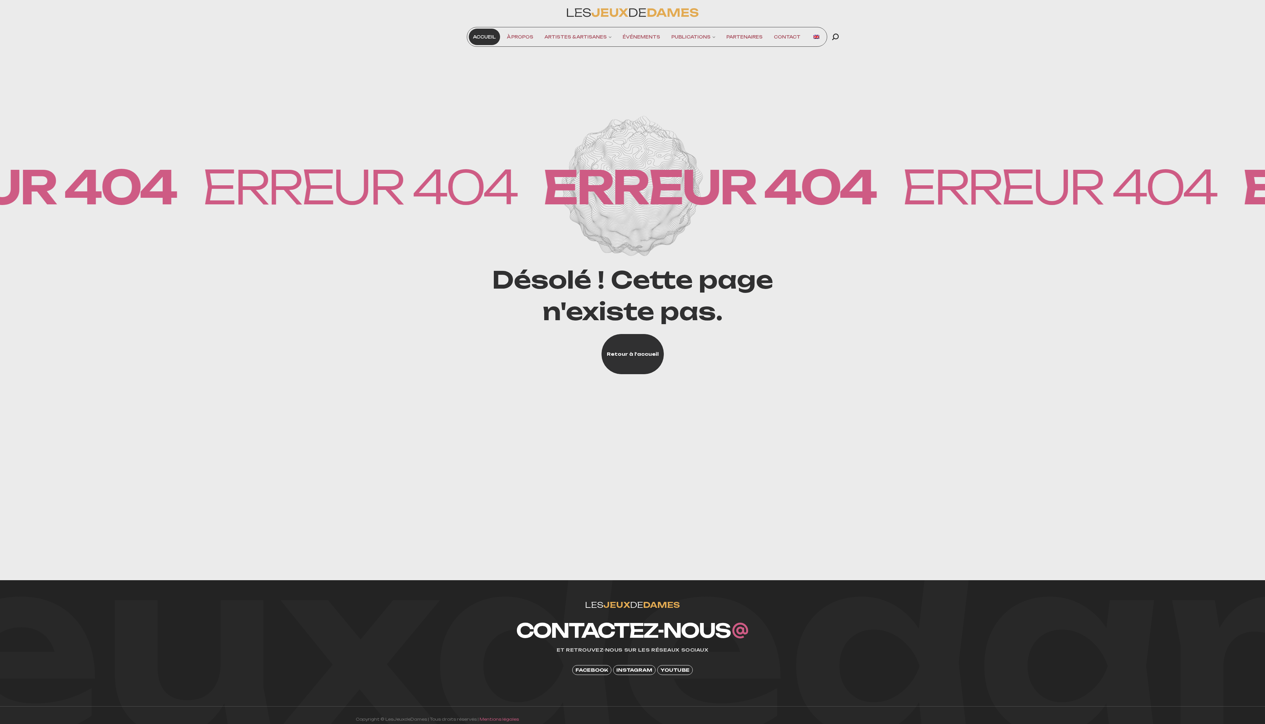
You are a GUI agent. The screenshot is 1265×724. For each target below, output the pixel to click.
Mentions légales (499, 719)
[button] (835, 37)
